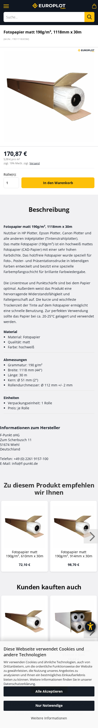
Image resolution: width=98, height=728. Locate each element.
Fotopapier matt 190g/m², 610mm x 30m (24, 554)
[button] (91, 536)
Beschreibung (49, 209)
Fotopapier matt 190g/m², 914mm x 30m (73, 554)
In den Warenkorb (58, 183)
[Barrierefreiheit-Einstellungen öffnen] (90, 626)
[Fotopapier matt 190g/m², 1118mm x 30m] (49, 96)
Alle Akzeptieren (49, 691)
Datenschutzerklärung (19, 684)
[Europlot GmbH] (49, 6)
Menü (6, 5)
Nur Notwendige (49, 705)
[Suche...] (89, 17)
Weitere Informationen (49, 718)
